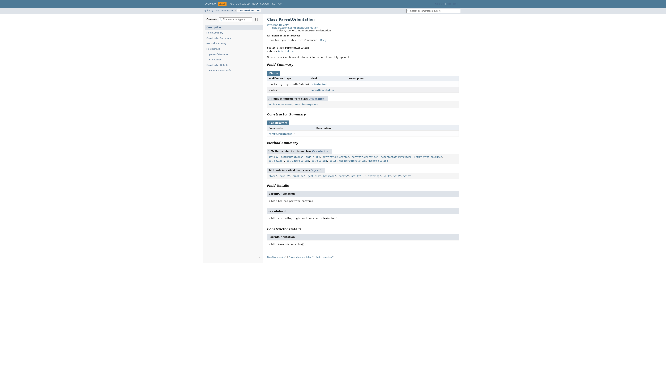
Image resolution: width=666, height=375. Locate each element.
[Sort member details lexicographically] (256, 19)
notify (343, 176)
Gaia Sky (439, 4)
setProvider (276, 160)
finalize (298, 176)
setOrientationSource (428, 157)
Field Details (213, 49)
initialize (313, 157)
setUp (333, 160)
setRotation (319, 160)
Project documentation (300, 257)
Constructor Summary (218, 38)
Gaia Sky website (276, 257)
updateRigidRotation (352, 160)
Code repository (324, 257)
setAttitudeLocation (336, 157)
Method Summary (216, 43)
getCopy (273, 157)
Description (213, 27)
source (456, 4)
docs (448, 4)
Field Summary (214, 32)
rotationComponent (306, 104)
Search (264, 4)
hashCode (328, 176)
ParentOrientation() (220, 70)
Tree (231, 4)
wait (386, 176)
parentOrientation (219, 54)
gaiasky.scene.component (219, 10)
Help (273, 4)
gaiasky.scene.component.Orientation (295, 27)
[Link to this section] (295, 64)
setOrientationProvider (396, 157)
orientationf (215, 59)
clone (271, 176)
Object (315, 170)
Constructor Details (217, 65)
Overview (210, 4)
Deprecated (243, 4)
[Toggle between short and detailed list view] (269, 99)
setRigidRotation (298, 160)
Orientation (285, 51)
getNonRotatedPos (292, 157)
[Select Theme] (280, 3)
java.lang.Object (277, 25)
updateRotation (378, 160)
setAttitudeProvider (365, 157)
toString (373, 176)
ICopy (323, 40)
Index (255, 4)
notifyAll (357, 176)
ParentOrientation (249, 10)
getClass (313, 176)
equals (284, 176)
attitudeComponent (280, 104)
